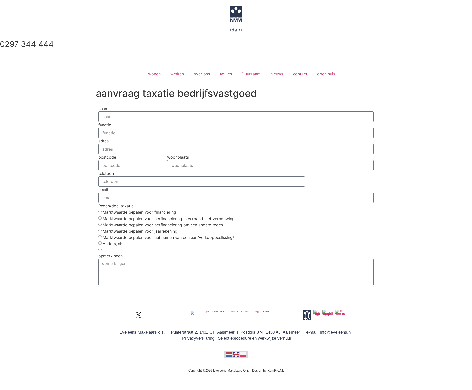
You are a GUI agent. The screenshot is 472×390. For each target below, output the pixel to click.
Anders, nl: (112, 243)
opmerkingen (110, 255)
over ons (202, 73)
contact (300, 73)
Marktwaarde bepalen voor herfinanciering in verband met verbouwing (169, 218)
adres (103, 141)
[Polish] (243, 354)
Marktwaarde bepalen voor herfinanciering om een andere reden (163, 224)
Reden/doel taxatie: (116, 205)
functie (104, 124)
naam (103, 108)
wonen (154, 73)
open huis (326, 73)
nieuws (276, 73)
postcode (107, 157)
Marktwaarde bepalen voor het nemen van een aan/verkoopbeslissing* (169, 237)
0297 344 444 (27, 44)
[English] (236, 354)
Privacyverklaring (198, 338)
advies (226, 73)
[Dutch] (228, 354)
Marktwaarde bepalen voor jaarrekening (140, 231)
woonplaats (178, 157)
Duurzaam (251, 73)
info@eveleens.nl (336, 332)
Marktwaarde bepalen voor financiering (139, 212)
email (103, 189)
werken (177, 73)
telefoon (106, 173)
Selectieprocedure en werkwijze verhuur (254, 338)
